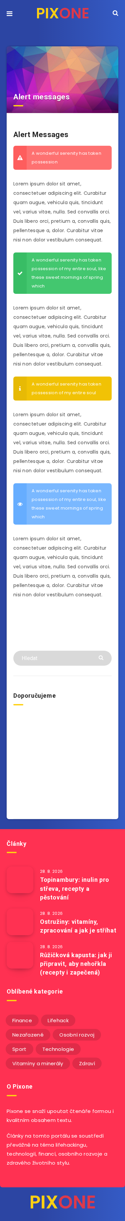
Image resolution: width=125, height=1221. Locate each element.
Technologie (58, 1049)
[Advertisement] (62, 760)
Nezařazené (28, 1034)
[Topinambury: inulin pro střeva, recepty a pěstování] (20, 879)
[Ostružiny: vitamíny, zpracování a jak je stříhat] (20, 921)
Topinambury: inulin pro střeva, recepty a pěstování (74, 888)
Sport (19, 1049)
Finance (22, 1020)
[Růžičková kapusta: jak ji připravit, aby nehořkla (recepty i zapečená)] (20, 955)
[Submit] (102, 657)
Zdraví (87, 1063)
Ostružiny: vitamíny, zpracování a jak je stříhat (78, 926)
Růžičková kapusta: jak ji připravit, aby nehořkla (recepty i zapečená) (76, 964)
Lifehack (58, 1020)
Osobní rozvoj (76, 1034)
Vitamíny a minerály (37, 1063)
